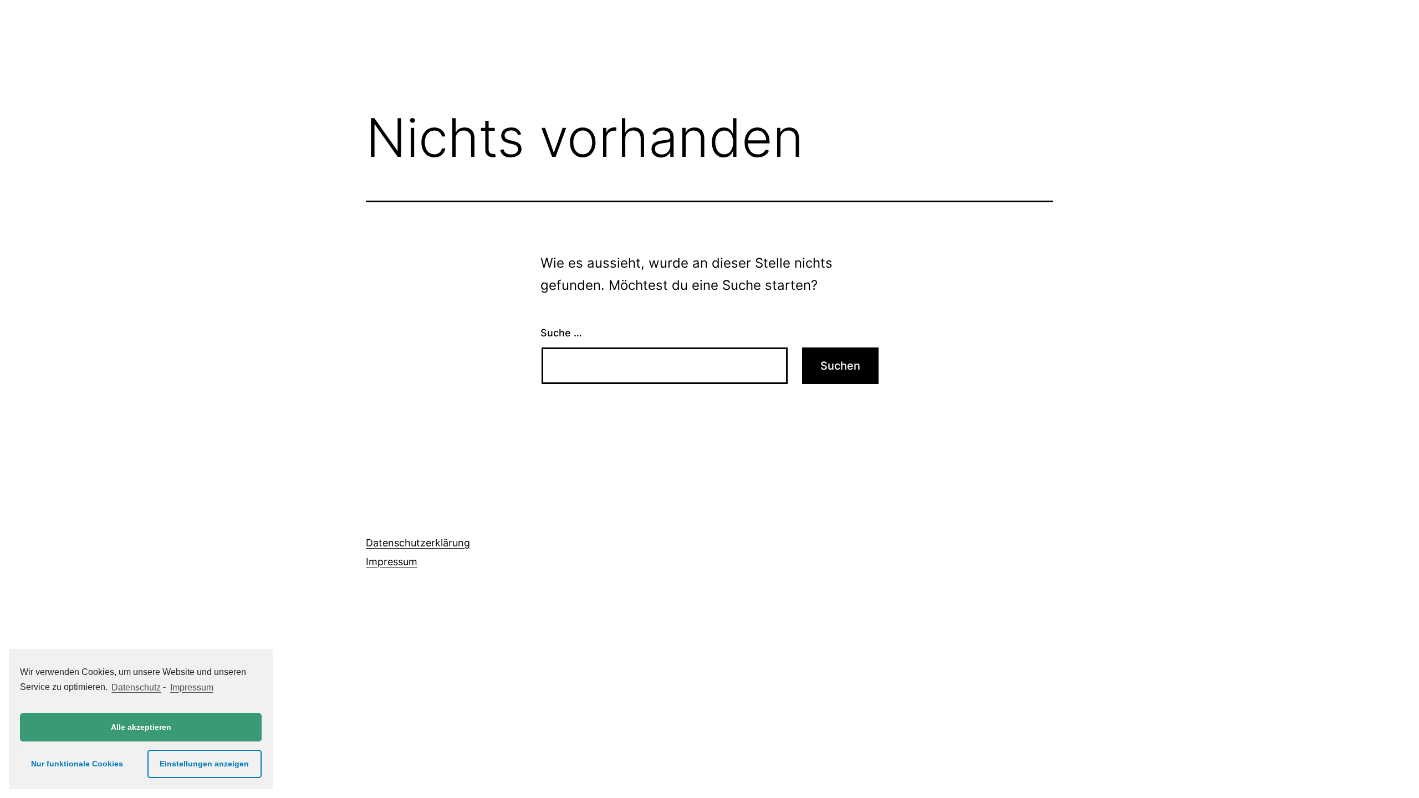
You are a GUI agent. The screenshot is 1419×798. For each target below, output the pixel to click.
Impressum (391, 561)
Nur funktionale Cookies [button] (77, 763)
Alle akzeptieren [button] (141, 727)
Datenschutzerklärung (418, 543)
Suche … (561, 333)
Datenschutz (136, 687)
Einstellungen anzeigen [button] (204, 763)
